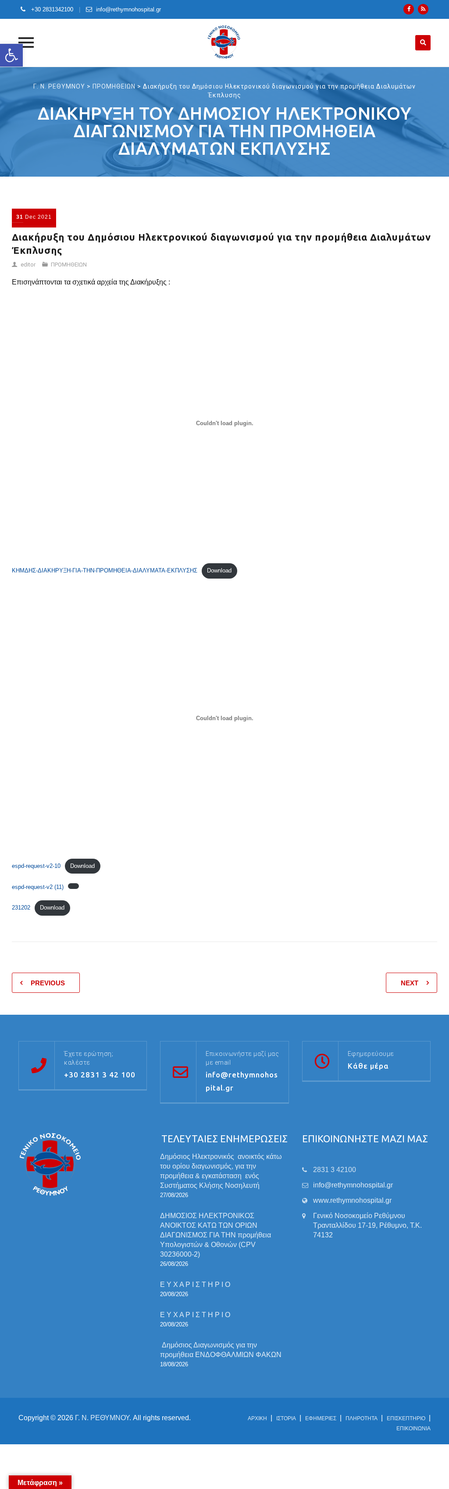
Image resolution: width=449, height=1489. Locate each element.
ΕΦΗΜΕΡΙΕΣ (320, 1418)
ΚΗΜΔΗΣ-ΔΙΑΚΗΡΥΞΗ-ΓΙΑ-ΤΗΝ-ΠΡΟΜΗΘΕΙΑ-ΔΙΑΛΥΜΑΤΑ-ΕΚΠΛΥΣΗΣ (104, 570)
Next (409, 983)
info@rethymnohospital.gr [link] (353, 1185)
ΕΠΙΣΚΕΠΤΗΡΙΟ (406, 1418)
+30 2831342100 (51, 9)
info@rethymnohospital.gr (128, 9)
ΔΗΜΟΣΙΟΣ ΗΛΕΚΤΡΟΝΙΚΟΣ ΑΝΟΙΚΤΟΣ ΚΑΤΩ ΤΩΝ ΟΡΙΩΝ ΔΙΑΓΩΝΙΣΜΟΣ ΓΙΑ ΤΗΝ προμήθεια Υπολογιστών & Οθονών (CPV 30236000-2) (215, 1235)
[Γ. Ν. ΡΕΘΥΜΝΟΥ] (224, 42)
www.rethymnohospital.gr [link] (352, 1200)
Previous (48, 983)
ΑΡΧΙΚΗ (257, 1418)
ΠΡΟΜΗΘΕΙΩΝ (69, 264)
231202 (21, 907)
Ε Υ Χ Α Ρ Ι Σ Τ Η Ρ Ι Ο (195, 1284)
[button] (11, 55)
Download (219, 570)
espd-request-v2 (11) (38, 887)
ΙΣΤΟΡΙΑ (286, 1418)
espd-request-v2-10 (36, 866)
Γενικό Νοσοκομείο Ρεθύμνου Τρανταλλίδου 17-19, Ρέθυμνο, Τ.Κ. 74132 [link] (367, 1225)
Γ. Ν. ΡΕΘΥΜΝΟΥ (102, 1417)
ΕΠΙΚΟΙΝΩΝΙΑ (413, 1428)
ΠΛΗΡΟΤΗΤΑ (362, 1418)
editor (28, 264)
